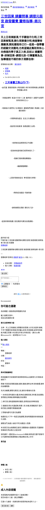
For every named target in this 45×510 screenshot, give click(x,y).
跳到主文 (4, 32)
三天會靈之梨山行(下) (17, 82)
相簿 (6, 68)
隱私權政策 (37, 478)
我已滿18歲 (5, 506)
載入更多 (4, 273)
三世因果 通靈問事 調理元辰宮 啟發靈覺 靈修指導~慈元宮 (22, 21)
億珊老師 (4, 245)
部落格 (7, 71)
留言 (20, 257)
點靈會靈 (17, 266)
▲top (3, 269)
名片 (6, 73)
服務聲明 (22, 481)
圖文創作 (18, 64)
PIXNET (9, 478)
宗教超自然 (18, 263)
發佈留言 (4, 286)
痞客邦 (15, 257)
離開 (12, 506)
